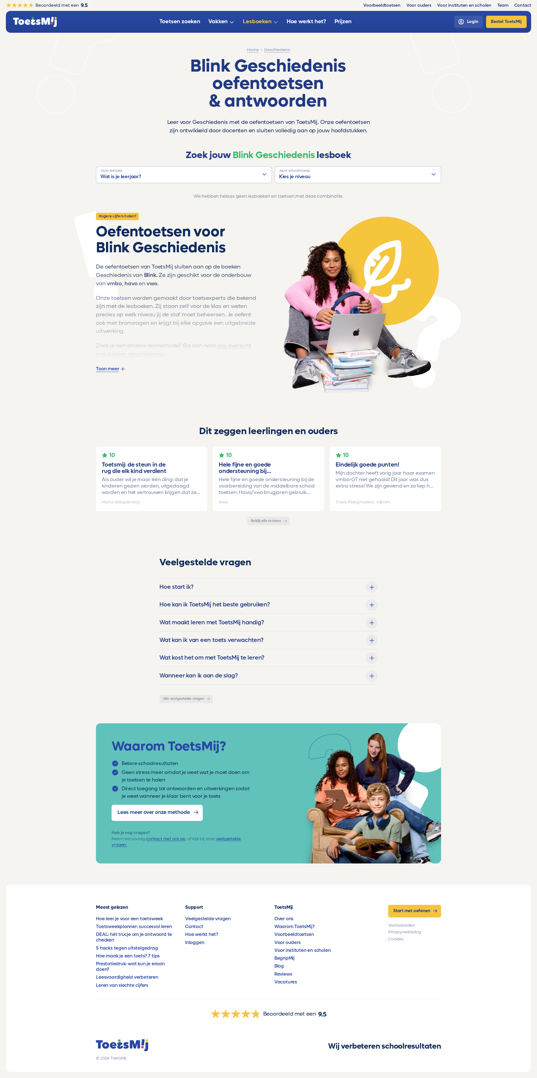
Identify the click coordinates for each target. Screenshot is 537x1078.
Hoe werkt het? (201, 934)
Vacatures (285, 982)
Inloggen (194, 943)
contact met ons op (165, 839)
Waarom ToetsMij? (294, 927)
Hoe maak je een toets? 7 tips (128, 956)
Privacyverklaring (404, 932)
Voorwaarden (401, 925)
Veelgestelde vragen (208, 919)
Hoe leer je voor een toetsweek (129, 919)
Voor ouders (287, 943)
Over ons (283, 919)
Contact (194, 927)
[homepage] (35, 22)
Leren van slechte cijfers (122, 985)
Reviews (283, 974)
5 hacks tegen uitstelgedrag (127, 948)
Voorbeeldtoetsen (294, 934)
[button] (184, 174)
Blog (279, 966)
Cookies (396, 939)
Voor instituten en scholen (302, 950)
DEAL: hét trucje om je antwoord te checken (134, 937)
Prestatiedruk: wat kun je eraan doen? (130, 967)
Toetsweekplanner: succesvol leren (134, 927)
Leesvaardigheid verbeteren (127, 977)
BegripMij (284, 958)
